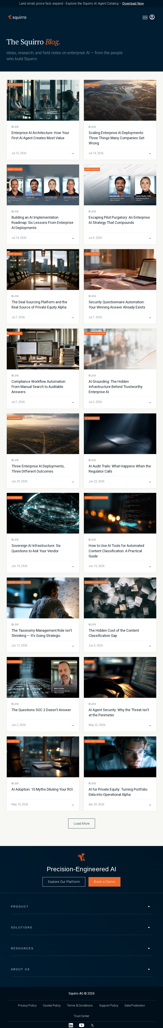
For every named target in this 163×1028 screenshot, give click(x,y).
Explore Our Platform (64, 882)
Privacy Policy (27, 1005)
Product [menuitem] (20, 906)
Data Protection (135, 1005)
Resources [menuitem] (22, 948)
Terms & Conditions (80, 1005)
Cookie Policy (52, 1005)
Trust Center (81, 1016)
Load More (82, 823)
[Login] (152, 17)
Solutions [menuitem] (21, 927)
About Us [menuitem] (20, 969)
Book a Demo (104, 882)
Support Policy (108, 1005)
